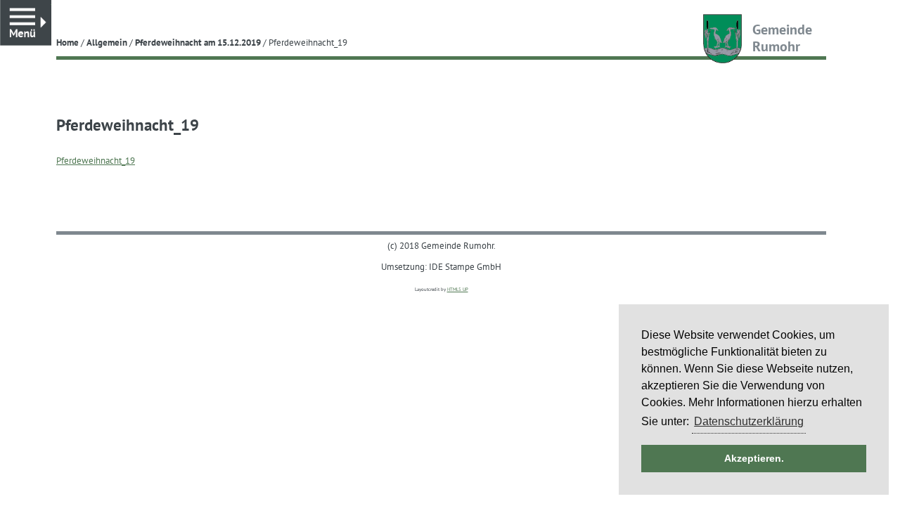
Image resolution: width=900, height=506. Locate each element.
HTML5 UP (457, 289)
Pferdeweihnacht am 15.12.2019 (198, 42)
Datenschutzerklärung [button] (749, 421)
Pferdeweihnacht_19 (95, 160)
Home (67, 42)
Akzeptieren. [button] (754, 458)
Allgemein (106, 42)
